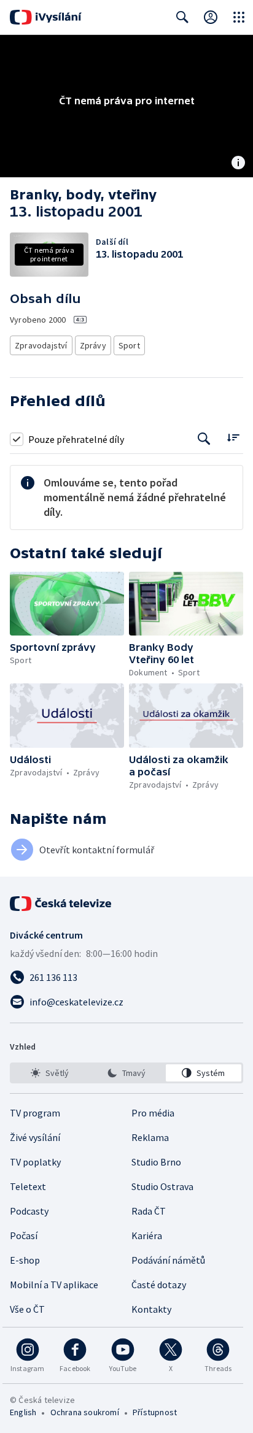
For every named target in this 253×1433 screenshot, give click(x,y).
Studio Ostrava (162, 1186)
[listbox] (126, 1072)
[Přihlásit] (211, 17)
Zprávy (93, 345)
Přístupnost (155, 1412)
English (23, 1412)
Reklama (150, 1137)
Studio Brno (156, 1162)
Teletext (28, 1186)
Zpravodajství (41, 345)
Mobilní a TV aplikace (54, 1284)
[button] (67, 604)
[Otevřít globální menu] (239, 17)
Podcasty (29, 1211)
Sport (129, 345)
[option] (49, 1072)
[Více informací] (238, 164)
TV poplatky (35, 1162)
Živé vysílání (35, 1137)
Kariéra (146, 1235)
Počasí (23, 1235)
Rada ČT (148, 1211)
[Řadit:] (233, 438)
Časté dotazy (158, 1284)
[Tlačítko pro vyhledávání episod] (204, 439)
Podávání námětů (168, 1260)
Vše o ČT (27, 1309)
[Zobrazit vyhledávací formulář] (182, 17)
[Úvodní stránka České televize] (61, 903)
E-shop (25, 1260)
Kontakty (151, 1309)
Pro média (152, 1113)
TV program (35, 1113)
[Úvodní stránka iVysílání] (46, 17)
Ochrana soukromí (84, 1412)
